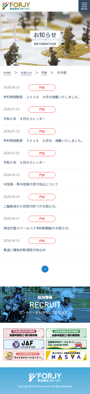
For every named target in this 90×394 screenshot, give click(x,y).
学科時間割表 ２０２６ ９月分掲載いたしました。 (43, 96)
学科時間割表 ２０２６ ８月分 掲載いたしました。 (44, 140)
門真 (42, 87)
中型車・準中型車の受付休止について (32, 184)
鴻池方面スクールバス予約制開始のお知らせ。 (38, 228)
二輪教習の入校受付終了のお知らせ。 (31, 206)
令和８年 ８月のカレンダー (26, 162)
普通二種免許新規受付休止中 (26, 249)
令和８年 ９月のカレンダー (26, 118)
